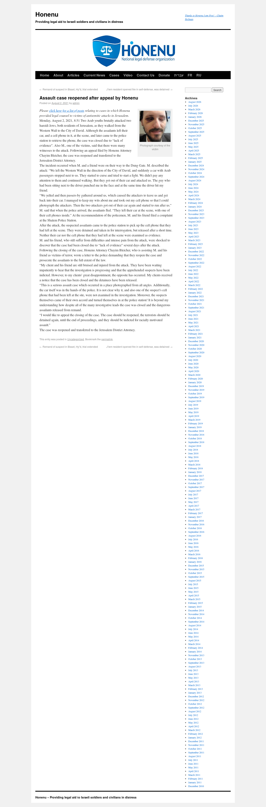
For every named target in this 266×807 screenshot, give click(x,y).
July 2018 (193, 449)
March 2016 (194, 554)
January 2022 (195, 292)
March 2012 (194, 730)
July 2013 (193, 670)
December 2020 (196, 341)
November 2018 (196, 434)
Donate (164, 75)
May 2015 (193, 591)
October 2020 (195, 348)
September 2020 (196, 352)
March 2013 (194, 685)
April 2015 (193, 595)
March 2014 (194, 644)
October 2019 (195, 393)
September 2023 (196, 217)
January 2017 (195, 516)
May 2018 (193, 457)
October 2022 (195, 258)
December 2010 (196, 786)
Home (44, 75)
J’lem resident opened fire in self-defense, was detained (139, 89)
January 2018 (195, 472)
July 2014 (193, 629)
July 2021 (193, 315)
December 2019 (196, 386)
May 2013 (193, 677)
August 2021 (194, 311)
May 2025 (193, 146)
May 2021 (193, 322)
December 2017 (196, 475)
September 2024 (196, 176)
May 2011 (193, 767)
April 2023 (193, 236)
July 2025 (193, 139)
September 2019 (196, 397)
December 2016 (196, 520)
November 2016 (196, 524)
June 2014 (193, 632)
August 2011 (194, 756)
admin (76, 103)
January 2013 (195, 692)
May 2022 (193, 277)
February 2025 (195, 158)
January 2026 (195, 116)
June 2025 (193, 143)
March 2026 (194, 109)
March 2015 (194, 599)
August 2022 (194, 266)
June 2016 (193, 543)
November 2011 (196, 745)
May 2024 (193, 191)
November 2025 (196, 124)
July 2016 (193, 539)
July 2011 (193, 760)
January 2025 (195, 161)
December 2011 (196, 741)
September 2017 (196, 487)
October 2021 (195, 303)
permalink (107, 339)
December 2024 (196, 165)
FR (190, 75)
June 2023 (193, 229)
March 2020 (194, 374)
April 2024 (193, 195)
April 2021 (193, 326)
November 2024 (196, 169)
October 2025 (195, 128)
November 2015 (196, 569)
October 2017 (195, 483)
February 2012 (195, 733)
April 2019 (193, 416)
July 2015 (193, 584)
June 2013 (193, 674)
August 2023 (194, 221)
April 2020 (193, 371)
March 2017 (194, 509)
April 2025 (193, 150)
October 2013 (195, 659)
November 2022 (196, 255)
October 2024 (195, 172)
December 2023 (196, 210)
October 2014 (195, 617)
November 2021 (196, 300)
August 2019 (194, 401)
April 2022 (193, 281)
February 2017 (195, 513)
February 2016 (195, 558)
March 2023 (194, 240)
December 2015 (196, 565)
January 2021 (195, 337)
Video (128, 75)
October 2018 (195, 438)
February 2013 (195, 688)
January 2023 (195, 247)
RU (198, 75)
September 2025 (196, 131)
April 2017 (193, 505)
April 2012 (193, 726)
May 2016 (193, 546)
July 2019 (193, 404)
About (58, 75)
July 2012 (193, 715)
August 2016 (194, 535)
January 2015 (195, 606)
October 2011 (195, 748)
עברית (178, 75)
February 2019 (195, 423)
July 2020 (193, 359)
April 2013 (193, 681)
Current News (94, 75)
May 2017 (193, 502)
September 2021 (196, 307)
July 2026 (193, 105)
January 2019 (195, 427)
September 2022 (196, 262)
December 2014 (196, 610)
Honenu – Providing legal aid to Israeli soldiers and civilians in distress (86, 797)
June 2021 (193, 318)
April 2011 (193, 771)
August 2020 (194, 356)
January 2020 (195, 382)
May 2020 (193, 367)
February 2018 (195, 468)
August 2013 (194, 666)
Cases (114, 75)
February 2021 (195, 333)
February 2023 (195, 244)
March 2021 (194, 330)
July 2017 (193, 494)
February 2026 (195, 113)
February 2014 (195, 647)
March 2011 (194, 774)
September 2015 (196, 576)
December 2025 (196, 120)
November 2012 (196, 700)
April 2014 (193, 640)
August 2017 (194, 490)
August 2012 (194, 711)
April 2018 (193, 460)
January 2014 (195, 651)
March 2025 (194, 154)
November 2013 (196, 655)
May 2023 (193, 232)
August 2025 (194, 135)
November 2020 (196, 344)
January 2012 (195, 737)
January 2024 (195, 206)
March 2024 (194, 199)
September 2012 (196, 707)
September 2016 (196, 531)
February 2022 (195, 288)
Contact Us (145, 75)
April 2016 (193, 550)
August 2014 (194, 625)
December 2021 (196, 296)
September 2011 (196, 752)
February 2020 (195, 378)
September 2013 (196, 662)
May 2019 (193, 412)
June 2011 (193, 763)
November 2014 (196, 614)
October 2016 (195, 528)
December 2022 (196, 251)
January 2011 (195, 782)
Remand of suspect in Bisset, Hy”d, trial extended (68, 89)
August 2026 (194, 101)
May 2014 (193, 636)
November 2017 (196, 479)
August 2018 (194, 445)
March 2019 (194, 419)
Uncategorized (75, 339)
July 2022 (193, 270)
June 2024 (193, 187)
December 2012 (196, 696)
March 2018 (194, 464)
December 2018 (196, 430)
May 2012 (193, 722)
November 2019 (196, 389)
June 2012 (193, 718)
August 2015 (194, 580)
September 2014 (196, 621)
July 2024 (193, 184)
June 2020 (193, 363)
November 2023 (196, 214)
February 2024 (195, 202)
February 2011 (195, 778)
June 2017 (193, 498)
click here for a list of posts (66, 110)
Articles (73, 75)
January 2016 (195, 561)
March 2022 (194, 285)
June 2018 (193, 453)
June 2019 (193, 408)
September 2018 (196, 442)
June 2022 (193, 273)
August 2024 (194, 180)
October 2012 (195, 703)
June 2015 (193, 588)
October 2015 (195, 573)
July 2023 (193, 225)
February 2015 (195, 602)
